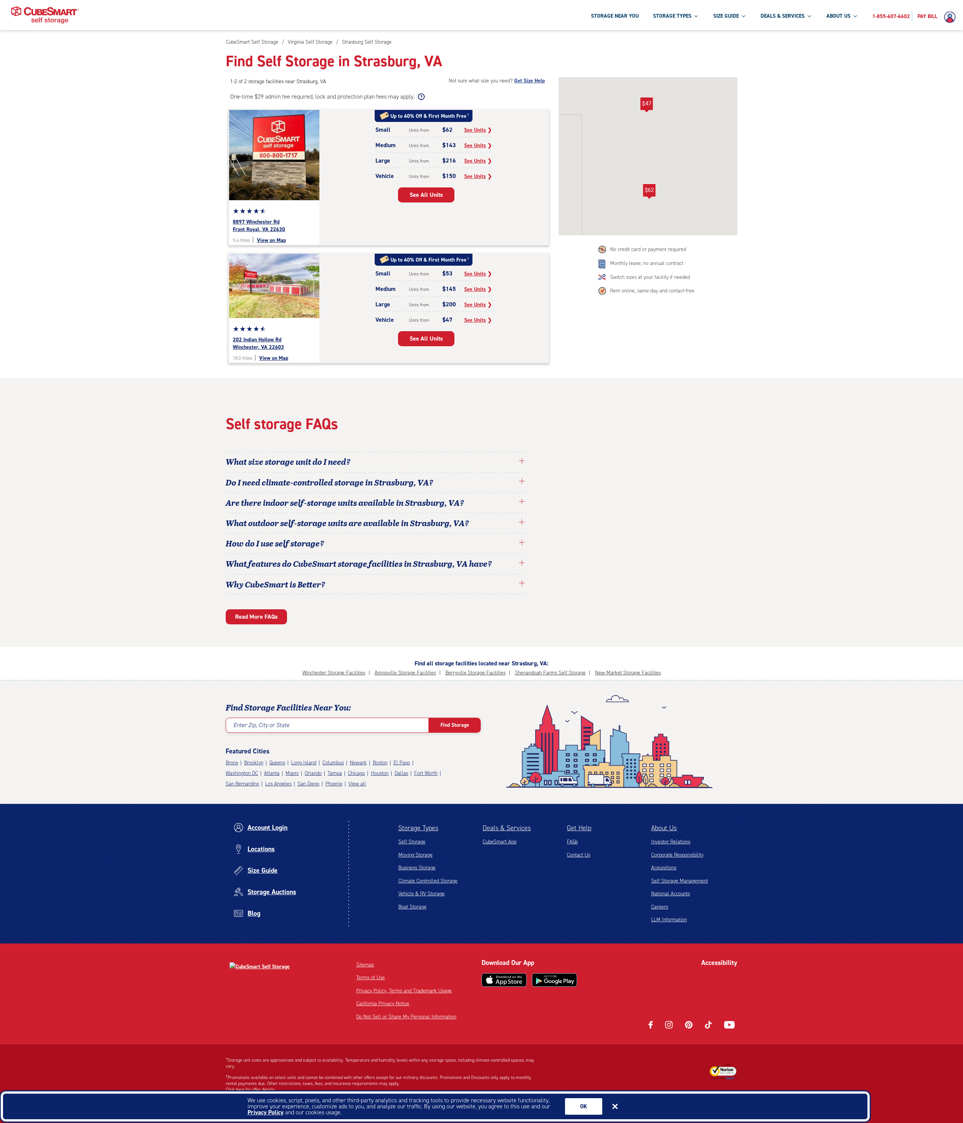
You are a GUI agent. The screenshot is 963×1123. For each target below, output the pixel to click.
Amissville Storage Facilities (405, 672)
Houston (380, 773)
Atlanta (271, 773)
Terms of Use (370, 977)
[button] (649, 191)
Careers (659, 906)
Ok (583, 1106)
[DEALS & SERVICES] (809, 16)
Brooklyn (253, 762)
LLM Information (669, 919)
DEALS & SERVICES (783, 16)
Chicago (356, 773)
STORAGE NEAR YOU (615, 16)
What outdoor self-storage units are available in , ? (347, 523)
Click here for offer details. (251, 1089)
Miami (292, 773)
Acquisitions (663, 867)
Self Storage (411, 841)
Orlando (313, 773)
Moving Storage (415, 854)
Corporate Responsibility (677, 854)
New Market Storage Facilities (628, 672)
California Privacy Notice (382, 1003)
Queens (277, 762)
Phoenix (333, 783)
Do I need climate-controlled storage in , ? (329, 482)
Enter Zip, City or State (261, 725)
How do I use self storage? (275, 543)
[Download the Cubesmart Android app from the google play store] (554, 980)
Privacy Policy (266, 1112)
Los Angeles (278, 783)
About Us (664, 827)
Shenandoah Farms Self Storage (550, 672)
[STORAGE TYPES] (696, 16)
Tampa (335, 773)
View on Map (271, 240)
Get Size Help (529, 80)
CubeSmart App (499, 841)
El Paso (401, 762)
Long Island (303, 762)
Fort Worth (425, 773)
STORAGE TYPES (672, 16)
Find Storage (454, 725)
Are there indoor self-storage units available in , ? (345, 502)
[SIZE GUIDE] (743, 16)
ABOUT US (838, 16)
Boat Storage (412, 906)
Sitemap (365, 964)
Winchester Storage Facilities (333, 672)
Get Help (579, 827)
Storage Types (418, 827)
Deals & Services (507, 827)
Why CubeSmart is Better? (275, 584)
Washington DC (242, 773)
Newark (358, 762)
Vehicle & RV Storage (421, 893)
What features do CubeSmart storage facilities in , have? (359, 563)
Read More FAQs (256, 617)
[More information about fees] (420, 96)
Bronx (232, 762)
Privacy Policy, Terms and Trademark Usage (404, 990)
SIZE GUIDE (726, 16)
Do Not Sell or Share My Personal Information (406, 1016)
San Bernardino (242, 783)
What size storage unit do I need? (288, 461)
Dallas (401, 773)
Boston (380, 762)
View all (357, 783)
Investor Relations (670, 841)
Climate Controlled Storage (427, 880)
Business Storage (417, 867)
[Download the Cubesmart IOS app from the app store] (504, 980)
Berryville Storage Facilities (475, 672)
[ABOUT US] (855, 16)
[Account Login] (952, 17)
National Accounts (670, 893)
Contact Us (578, 854)
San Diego (308, 783)
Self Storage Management (679, 880)
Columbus (333, 762)
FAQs (572, 841)
